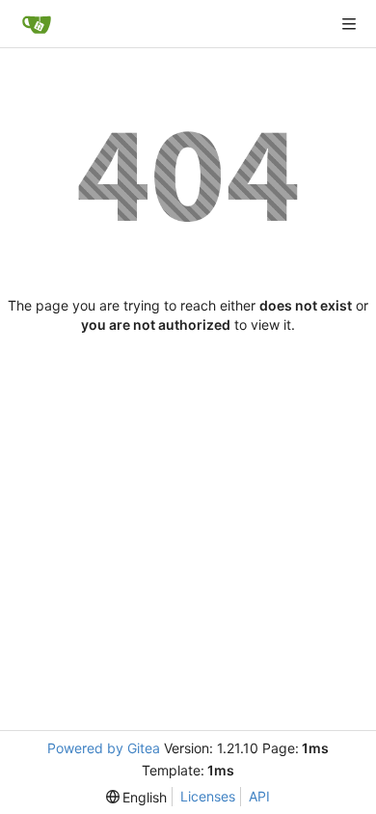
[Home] (37, 24)
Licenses (207, 796)
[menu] (137, 797)
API (259, 796)
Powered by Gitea (103, 748)
